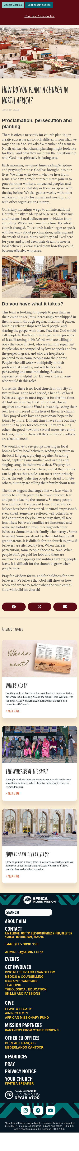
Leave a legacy (18, 1009)
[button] (14, 607)
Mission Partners (23, 1025)
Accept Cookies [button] (13, 4)
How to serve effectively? (27, 854)
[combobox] (28, 912)
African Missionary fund (27, 1017)
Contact (13, 929)
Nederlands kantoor (24, 1047)
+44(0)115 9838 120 (22, 944)
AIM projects (16, 1013)
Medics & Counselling (24, 976)
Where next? (17, 685)
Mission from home (21, 980)
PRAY (10, 1064)
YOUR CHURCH (19, 1079)
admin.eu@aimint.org (24, 952)
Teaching (13, 985)
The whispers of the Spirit (27, 771)
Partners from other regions (32, 1030)
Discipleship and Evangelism (30, 972)
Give (9, 1003)
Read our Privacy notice (40, 16)
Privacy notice (20, 1071)
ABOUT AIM (15, 921)
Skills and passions (22, 993)
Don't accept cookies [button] (39, 4)
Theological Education (26, 989)
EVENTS (12, 959)
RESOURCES (16, 1056)
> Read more (12, 711)
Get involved (18, 967)
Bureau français (20, 1043)
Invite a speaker (19, 1083)
